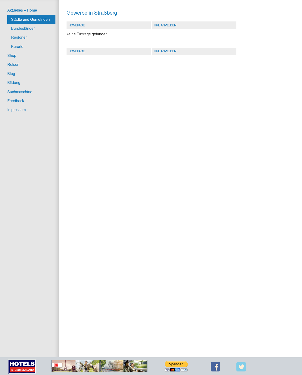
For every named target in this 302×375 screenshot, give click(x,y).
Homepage (76, 25)
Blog (11, 73)
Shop (11, 55)
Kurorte (17, 46)
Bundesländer (23, 28)
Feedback (15, 100)
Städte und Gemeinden (30, 19)
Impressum (16, 109)
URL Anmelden (165, 25)
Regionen (19, 37)
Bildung (13, 82)
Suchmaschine (19, 91)
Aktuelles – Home (22, 10)
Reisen (13, 64)
